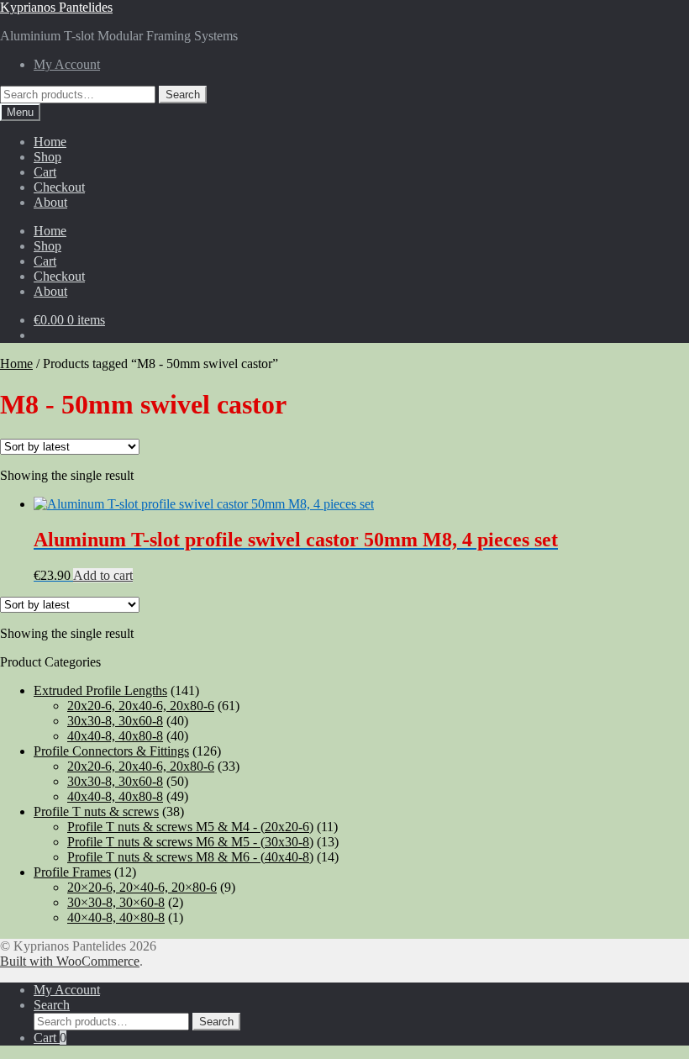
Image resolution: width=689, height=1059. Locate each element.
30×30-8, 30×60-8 (116, 902)
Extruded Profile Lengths (100, 690)
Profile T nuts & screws (96, 811)
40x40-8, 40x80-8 (115, 736)
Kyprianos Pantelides (56, 7)
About (50, 202)
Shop (47, 157)
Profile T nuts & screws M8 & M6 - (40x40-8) (190, 857)
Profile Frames (72, 872)
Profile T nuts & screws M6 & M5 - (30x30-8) (190, 842)
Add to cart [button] (103, 575)
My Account (67, 64)
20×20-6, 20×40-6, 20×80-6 (142, 887)
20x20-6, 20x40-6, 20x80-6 (140, 705)
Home (50, 141)
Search (183, 94)
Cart (45, 172)
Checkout (59, 187)
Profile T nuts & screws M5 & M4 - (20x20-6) (190, 826)
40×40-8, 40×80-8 (116, 917)
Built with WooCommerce (69, 961)
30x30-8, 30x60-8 (115, 721)
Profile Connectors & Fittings (111, 751)
